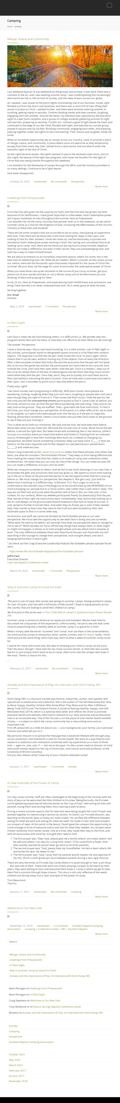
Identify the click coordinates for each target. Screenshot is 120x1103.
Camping (77, 668)
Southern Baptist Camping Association (31, 1042)
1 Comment (52, 306)
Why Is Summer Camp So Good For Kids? (34, 587)
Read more (101, 186)
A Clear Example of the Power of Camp (33, 783)
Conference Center (48, 929)
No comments (59, 181)
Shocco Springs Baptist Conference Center (57, 1006)
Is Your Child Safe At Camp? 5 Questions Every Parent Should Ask (59, 614)
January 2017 (16, 1075)
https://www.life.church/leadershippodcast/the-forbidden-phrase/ (46, 551)
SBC (63, 929)
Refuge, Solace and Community (28, 39)
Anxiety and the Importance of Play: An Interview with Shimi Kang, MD (53, 684)
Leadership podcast (53, 452)
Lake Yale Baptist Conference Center (28, 562)
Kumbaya (88, 634)
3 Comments (61, 925)
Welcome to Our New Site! (24, 908)
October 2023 (17, 1054)
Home (9, 26)
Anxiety (72, 766)
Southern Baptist (78, 929)
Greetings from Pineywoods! (26, 198)
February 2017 (17, 1070)
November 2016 (18, 1081)
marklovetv (40, 181)
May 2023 (14, 1060)
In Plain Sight (16, 322)
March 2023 (16, 1065)
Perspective (77, 181)
